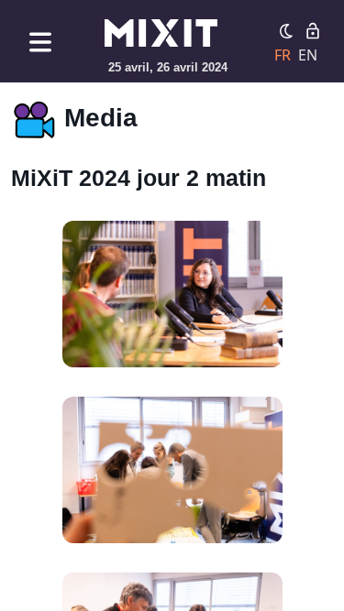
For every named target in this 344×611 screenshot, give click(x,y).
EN (307, 55)
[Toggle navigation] (40, 42)
